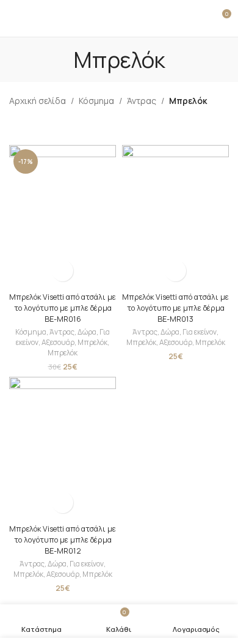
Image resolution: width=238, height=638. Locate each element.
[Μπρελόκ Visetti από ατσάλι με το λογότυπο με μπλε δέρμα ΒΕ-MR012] (62, 448)
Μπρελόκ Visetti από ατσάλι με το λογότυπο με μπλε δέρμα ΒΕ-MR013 (175, 308)
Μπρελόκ (92, 342)
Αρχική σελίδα (37, 100)
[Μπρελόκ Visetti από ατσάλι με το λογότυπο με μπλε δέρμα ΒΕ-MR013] (175, 216)
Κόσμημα (96, 100)
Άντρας (141, 100)
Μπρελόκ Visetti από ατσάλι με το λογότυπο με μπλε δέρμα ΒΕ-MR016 (62, 308)
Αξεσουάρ (57, 342)
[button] (62, 270)
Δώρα (87, 332)
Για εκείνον (199, 332)
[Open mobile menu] (14, 18)
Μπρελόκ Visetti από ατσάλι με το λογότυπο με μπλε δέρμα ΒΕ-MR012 (62, 539)
